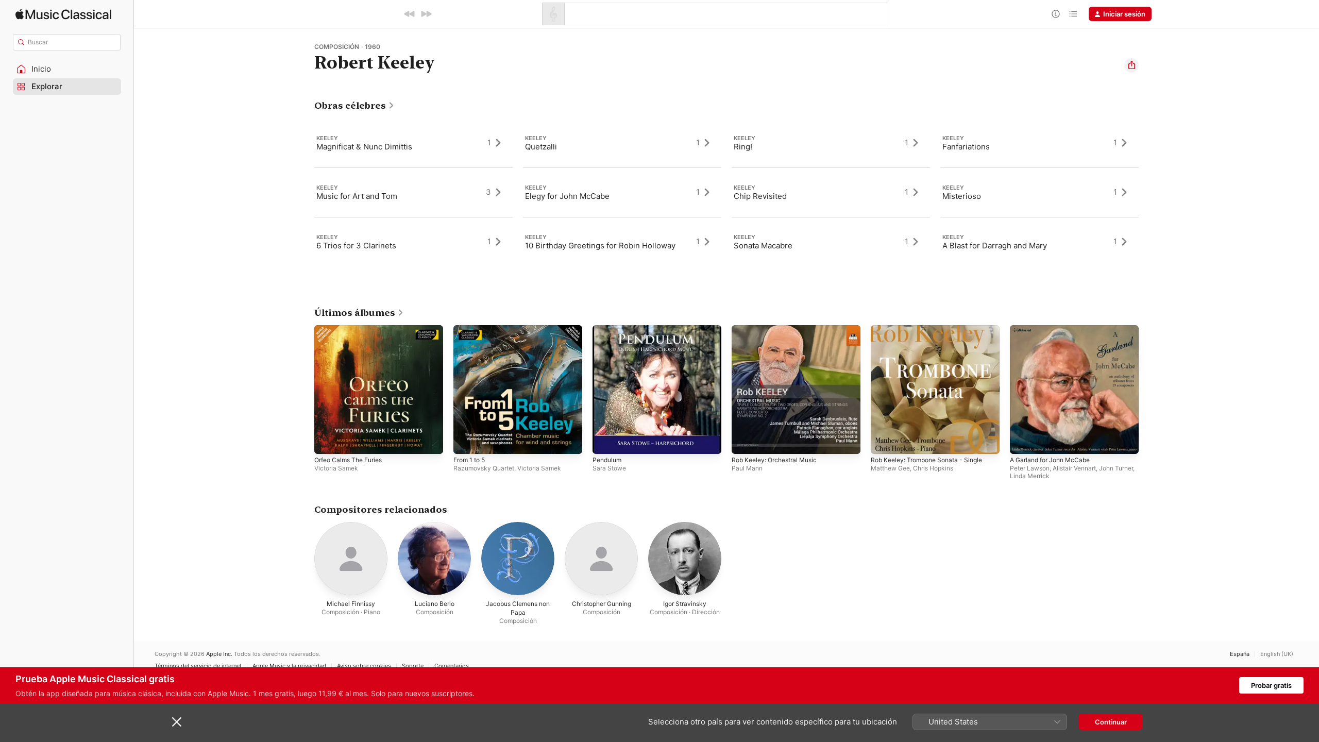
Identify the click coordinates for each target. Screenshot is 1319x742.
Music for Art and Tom (356, 196)
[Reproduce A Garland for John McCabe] (1022, 441)
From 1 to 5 (471, 329)
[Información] (1055, 14)
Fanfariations (966, 146)
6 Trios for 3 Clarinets (356, 245)
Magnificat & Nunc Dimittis (364, 146)
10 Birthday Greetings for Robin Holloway (600, 245)
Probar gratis (1271, 685)
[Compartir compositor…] (1131, 65)
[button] (67, 69)
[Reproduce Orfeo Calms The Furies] (327, 441)
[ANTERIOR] (409, 14)
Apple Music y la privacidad (289, 666)
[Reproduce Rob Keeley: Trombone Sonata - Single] (883, 441)
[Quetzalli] (622, 142)
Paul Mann (747, 468)
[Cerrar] (176, 722)
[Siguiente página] (1149, 389)
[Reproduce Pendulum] (605, 441)
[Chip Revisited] (831, 192)
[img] (63, 14)
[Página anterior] (304, 389)
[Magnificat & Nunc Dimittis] (413, 142)
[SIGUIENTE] (426, 14)
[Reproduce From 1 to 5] (466, 441)
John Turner (1116, 468)
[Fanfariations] (1039, 142)
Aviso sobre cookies (364, 666)
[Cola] (1073, 14)
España (1239, 654)
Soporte (413, 666)
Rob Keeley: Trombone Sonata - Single (932, 329)
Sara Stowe (609, 468)
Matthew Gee (890, 468)
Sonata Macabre (763, 245)
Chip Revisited (760, 196)
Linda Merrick (1030, 476)
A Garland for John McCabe (1054, 329)
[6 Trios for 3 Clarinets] (413, 241)
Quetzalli (541, 146)
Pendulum (608, 329)
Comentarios (451, 666)
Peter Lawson (1030, 468)
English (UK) (1276, 654)
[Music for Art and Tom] (413, 192)
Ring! (743, 146)
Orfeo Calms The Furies (352, 329)
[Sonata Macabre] (831, 241)
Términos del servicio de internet (198, 666)
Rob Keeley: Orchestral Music (779, 329)
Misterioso (961, 196)
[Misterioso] (1039, 192)
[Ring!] (831, 142)
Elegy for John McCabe (567, 196)
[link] (354, 105)
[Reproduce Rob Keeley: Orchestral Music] (744, 441)
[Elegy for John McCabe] (622, 192)
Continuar (1111, 722)
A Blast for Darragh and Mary (994, 245)
